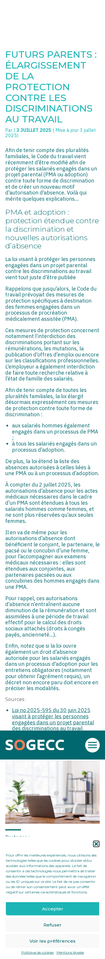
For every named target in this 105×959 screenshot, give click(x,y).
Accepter (52, 909)
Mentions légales (70, 953)
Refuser (52, 925)
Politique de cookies (37, 953)
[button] (96, 844)
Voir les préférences (52, 941)
